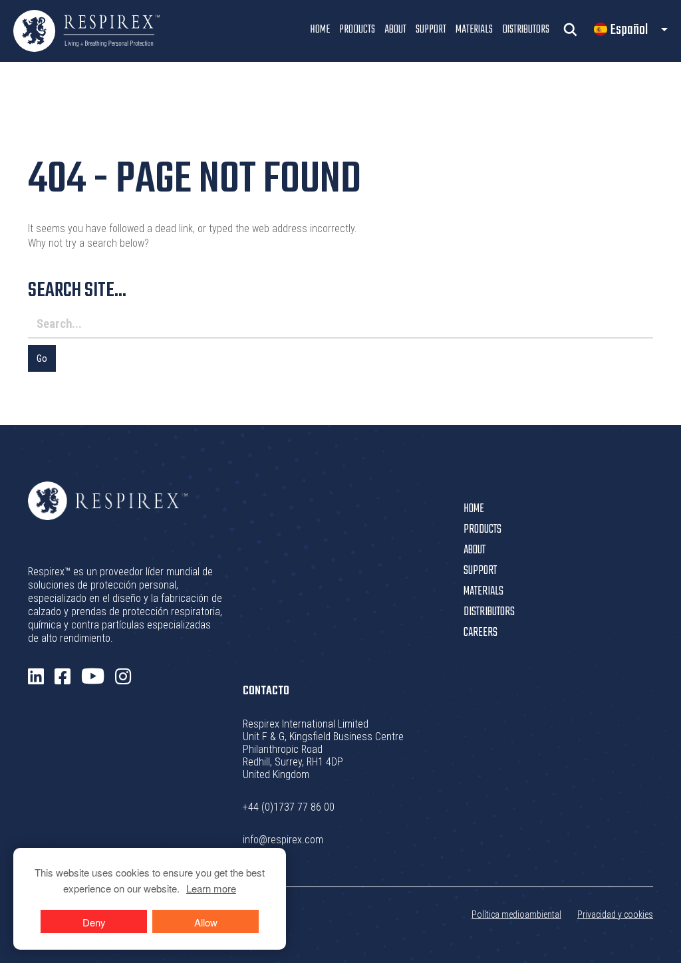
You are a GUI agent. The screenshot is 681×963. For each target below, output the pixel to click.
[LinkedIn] (36, 677)
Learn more (211, 888)
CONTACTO (266, 691)
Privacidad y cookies (615, 914)
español (629, 30)
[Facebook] (62, 677)
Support (431, 30)
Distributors (525, 30)
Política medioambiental (516, 914)
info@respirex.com (283, 839)
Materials (474, 30)
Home (320, 30)
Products (357, 30)
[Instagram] (123, 677)
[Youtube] (92, 676)
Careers (480, 632)
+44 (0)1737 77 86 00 (289, 807)
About (395, 30)
